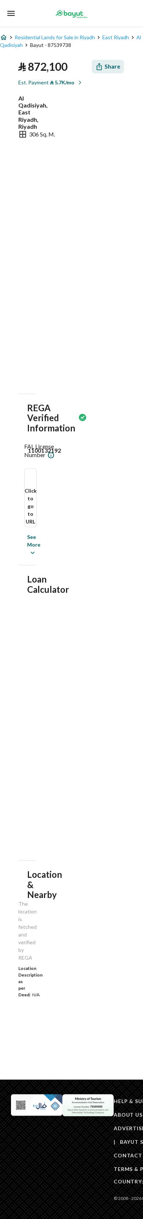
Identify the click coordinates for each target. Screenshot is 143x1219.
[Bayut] (71, 14)
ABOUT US (128, 1115)
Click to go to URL (31, 506)
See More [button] (22, 544)
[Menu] (11, 13)
